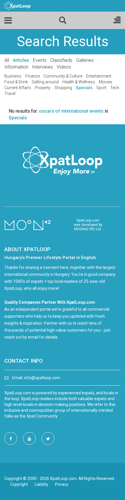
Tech (114, 87)
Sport (101, 87)
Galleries (85, 60)
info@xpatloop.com (42, 377)
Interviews (42, 67)
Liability (41, 484)
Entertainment (98, 76)
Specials (84, 87)
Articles (21, 60)
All (6, 60)
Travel (9, 93)
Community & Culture (63, 76)
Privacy (61, 484)
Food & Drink (16, 82)
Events (40, 60)
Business (13, 76)
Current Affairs (17, 87)
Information (16, 67)
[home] (17, 5)
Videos (64, 67)
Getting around (45, 82)
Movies (105, 82)
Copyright (19, 484)
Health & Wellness (79, 82)
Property (43, 87)
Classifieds (61, 60)
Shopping (63, 87)
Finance (32, 76)
